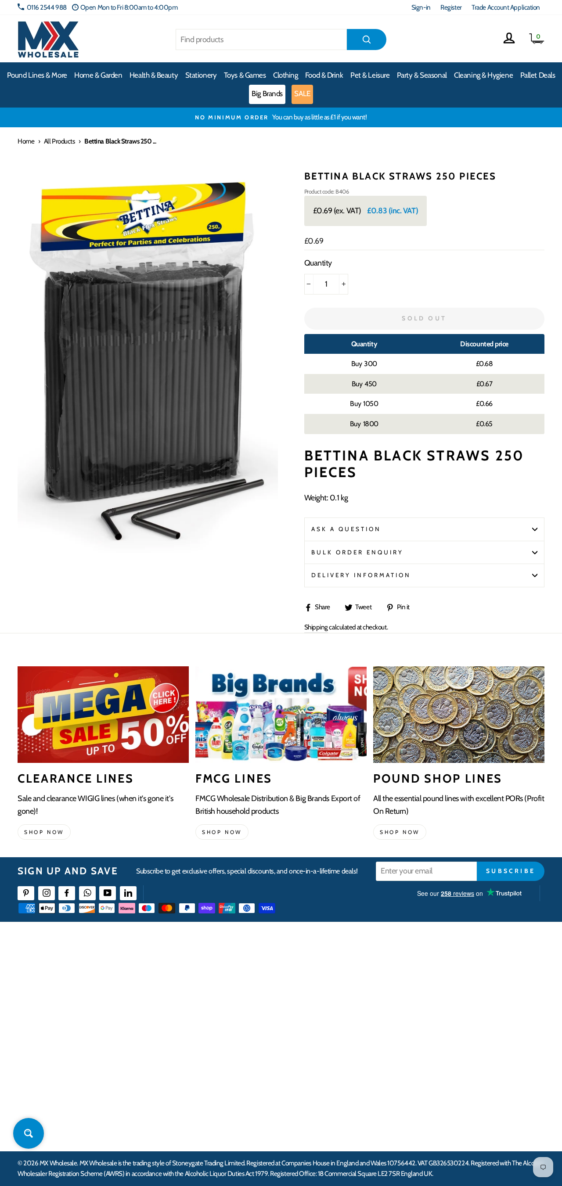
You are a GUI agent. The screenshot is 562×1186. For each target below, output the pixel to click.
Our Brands (331, 1005)
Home (26, 141)
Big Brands (267, 93)
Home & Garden (98, 75)
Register (450, 7)
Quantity (318, 263)
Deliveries (212, 1005)
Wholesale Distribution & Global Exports (250, 1037)
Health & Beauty (154, 75)
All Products (59, 141)
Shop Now (400, 832)
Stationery (201, 75)
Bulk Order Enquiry (357, 552)
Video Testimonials (340, 989)
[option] (281, 117)
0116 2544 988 (47, 7)
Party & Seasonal (422, 75)
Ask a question (346, 528)
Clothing (285, 75)
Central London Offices (464, 1021)
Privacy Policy (217, 1069)
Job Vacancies (451, 1053)
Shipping (316, 627)
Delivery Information (361, 575)
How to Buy (214, 989)
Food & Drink (324, 75)
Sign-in (421, 7)
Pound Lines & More (37, 75)
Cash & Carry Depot (459, 1005)
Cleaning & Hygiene (483, 75)
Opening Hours (454, 989)
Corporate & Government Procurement (250, 1021)
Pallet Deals (537, 75)
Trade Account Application (506, 7)
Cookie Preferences (459, 1085)
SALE (302, 93)
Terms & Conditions (224, 1053)
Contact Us (448, 974)
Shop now (44, 832)
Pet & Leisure (369, 75)
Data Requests (453, 1101)
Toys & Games (245, 75)
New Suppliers (453, 1069)
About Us (328, 974)
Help (205, 974)
